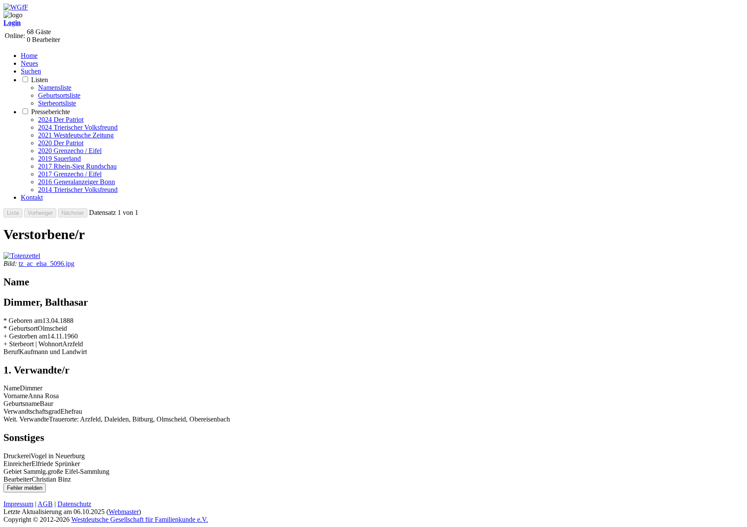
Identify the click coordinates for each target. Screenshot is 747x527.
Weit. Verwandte (26, 419)
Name (11, 388)
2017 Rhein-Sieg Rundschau (77, 166)
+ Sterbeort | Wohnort (32, 344)
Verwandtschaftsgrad (32, 411)
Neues (29, 63)
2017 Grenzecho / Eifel (70, 174)
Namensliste (54, 87)
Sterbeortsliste (57, 103)
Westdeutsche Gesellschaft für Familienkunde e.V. (139, 519)
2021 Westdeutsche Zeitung (76, 135)
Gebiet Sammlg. (25, 471)
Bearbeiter (17, 479)
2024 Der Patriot (60, 119)
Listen (39, 79)
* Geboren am (22, 320)
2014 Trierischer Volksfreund (78, 189)
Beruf (11, 351)
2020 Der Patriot (60, 143)
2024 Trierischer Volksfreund (78, 127)
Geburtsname (21, 403)
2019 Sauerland (59, 158)
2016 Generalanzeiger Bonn (76, 181)
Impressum (18, 504)
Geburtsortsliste (59, 95)
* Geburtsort (20, 328)
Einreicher (17, 463)
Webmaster (124, 511)
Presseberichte (50, 111)
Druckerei (17, 456)
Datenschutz (74, 504)
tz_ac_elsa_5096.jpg (46, 263)
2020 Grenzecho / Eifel (70, 150)
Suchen (31, 71)
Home (29, 55)
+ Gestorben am (25, 336)
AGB (45, 504)
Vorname (15, 395)
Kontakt (32, 197)
